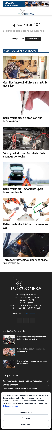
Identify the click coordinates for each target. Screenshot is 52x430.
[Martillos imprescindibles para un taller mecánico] (26, 67)
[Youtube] (32, 320)
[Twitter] (26, 320)
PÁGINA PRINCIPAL (33, 39)
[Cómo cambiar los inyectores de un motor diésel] (9, 352)
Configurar (26, 424)
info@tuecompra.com (31, 313)
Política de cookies (10, 406)
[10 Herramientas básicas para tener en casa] (26, 209)
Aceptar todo (26, 412)
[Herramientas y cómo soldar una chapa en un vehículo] (26, 245)
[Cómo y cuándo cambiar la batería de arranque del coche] (26, 138)
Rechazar (26, 418)
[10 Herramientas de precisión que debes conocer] (26, 103)
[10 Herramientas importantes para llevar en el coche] (26, 173)
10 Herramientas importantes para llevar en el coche (23, 190)
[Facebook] (19, 320)
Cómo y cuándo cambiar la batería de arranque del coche (24, 155)
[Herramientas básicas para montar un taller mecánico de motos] (9, 339)
